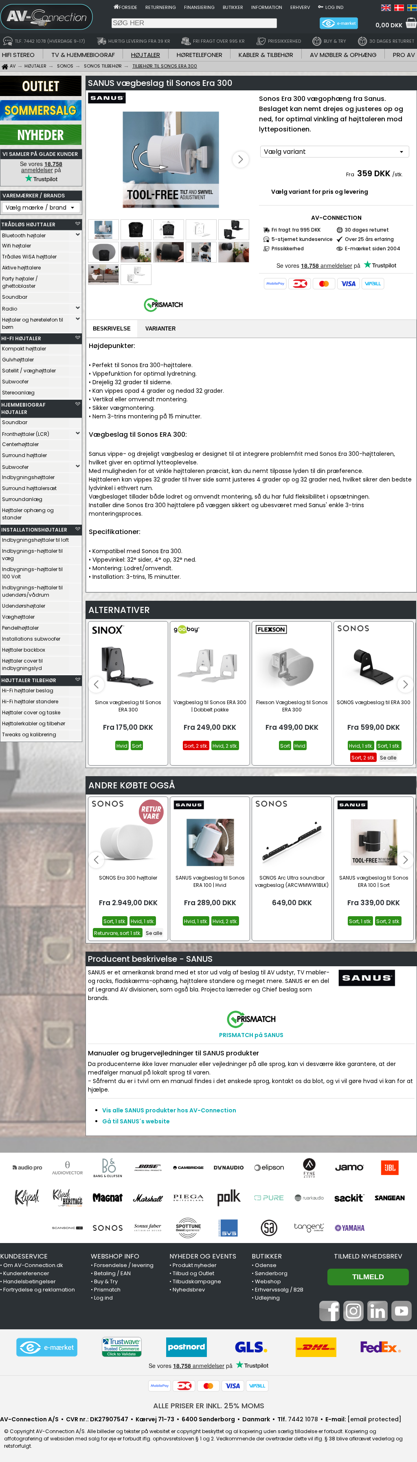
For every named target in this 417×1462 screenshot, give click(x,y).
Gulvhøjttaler (18, 359)
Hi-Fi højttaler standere (30, 701)
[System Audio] (269, 1228)
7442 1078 (303, 1419)
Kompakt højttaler (24, 348)
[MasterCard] (324, 284)
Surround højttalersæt (29, 488)
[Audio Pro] (27, 1168)
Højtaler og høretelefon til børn (32, 323)
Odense (266, 1265)
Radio (9, 308)
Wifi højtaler (16, 245)
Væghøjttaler (18, 616)
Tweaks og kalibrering (29, 734)
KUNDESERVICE (24, 1256)
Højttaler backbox (23, 649)
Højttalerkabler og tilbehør (33, 723)
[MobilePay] (275, 284)
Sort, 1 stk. (388, 745)
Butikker (233, 7)
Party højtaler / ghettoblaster (20, 282)
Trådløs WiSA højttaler (29, 256)
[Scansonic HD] (67, 1228)
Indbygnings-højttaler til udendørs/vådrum (32, 591)
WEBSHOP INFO (115, 1256)
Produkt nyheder (195, 1265)
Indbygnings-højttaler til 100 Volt (32, 573)
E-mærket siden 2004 (372, 248)
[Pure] (269, 1198)
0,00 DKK (388, 25)
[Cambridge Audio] (188, 1168)
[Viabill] (373, 284)
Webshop (268, 1281)
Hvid (121, 745)
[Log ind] (320, 6)
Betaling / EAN (112, 1273)
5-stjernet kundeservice (302, 239)
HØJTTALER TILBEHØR (28, 680)
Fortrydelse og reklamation (39, 1289)
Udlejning (267, 1298)
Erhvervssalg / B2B (279, 1289)
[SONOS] (108, 1228)
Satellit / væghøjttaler (29, 370)
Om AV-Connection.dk (33, 1265)
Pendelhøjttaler (20, 627)
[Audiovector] (67, 1168)
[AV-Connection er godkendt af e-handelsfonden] (46, 1347)
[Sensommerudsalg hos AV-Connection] (40, 118)
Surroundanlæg (22, 499)
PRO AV (404, 54)
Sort (137, 745)
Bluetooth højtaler (24, 235)
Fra (351, 174)
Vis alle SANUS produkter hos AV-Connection (169, 1110)
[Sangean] (390, 1198)
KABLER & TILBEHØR (266, 54)
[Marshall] (148, 1198)
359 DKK (374, 173)
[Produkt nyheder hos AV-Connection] (40, 143)
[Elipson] (269, 1168)
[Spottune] (188, 1228)
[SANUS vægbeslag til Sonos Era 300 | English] (386, 9)
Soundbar (14, 296)
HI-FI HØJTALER (21, 338)
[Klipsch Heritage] (67, 1198)
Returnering (160, 7)
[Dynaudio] (228, 1168)
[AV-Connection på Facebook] (329, 1319)
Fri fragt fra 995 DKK (296, 229)
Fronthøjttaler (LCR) (25, 434)
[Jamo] (349, 1168)
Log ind (334, 7)
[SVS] (228, 1228)
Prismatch (107, 1289)
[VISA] (348, 284)
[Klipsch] (27, 1198)
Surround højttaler (24, 455)
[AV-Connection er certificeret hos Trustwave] (121, 1347)
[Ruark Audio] (309, 1198)
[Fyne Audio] (309, 1168)
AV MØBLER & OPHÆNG (343, 54)
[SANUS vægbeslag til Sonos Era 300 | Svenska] (412, 9)
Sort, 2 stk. (196, 745)
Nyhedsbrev (189, 1289)
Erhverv (300, 7)
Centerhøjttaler (20, 444)
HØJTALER (145, 54)
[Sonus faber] (148, 1228)
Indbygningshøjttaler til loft (35, 539)
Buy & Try (106, 1281)
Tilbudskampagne (197, 1281)
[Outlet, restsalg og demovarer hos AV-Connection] (40, 94)
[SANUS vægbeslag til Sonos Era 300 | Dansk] (399, 9)
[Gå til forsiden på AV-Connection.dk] (116, 6)
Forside (128, 7)
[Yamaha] (349, 1228)
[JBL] (390, 1168)
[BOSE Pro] (148, 1168)
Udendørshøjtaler (23, 605)
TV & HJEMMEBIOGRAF (83, 54)
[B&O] (108, 1168)
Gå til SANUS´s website (136, 1121)
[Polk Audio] (228, 1198)
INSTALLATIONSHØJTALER (34, 529)
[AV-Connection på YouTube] (401, 1319)
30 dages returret (367, 229)
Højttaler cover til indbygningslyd (22, 664)
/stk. (397, 174)
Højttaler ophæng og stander (28, 514)
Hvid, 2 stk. (225, 745)
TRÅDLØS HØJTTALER (28, 224)
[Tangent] (309, 1228)
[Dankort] (300, 284)
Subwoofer (15, 381)
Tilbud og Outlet (193, 1273)
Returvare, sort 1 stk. (117, 933)
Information (266, 7)
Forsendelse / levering (124, 1265)
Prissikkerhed (288, 248)
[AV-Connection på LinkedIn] (377, 1319)
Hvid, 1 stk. (361, 745)
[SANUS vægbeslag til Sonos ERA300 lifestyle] (171, 160)
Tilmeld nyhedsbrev (368, 1256)
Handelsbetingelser (29, 1281)
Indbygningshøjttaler (28, 477)
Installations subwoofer (31, 638)
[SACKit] (349, 1198)
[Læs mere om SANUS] (111, 102)
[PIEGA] (188, 1198)
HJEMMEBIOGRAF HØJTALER (23, 408)
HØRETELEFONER (199, 54)
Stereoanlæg (18, 392)
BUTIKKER (267, 1256)
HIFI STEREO (18, 54)
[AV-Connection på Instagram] (353, 1319)
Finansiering (199, 7)
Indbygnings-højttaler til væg (32, 554)
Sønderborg (271, 1273)
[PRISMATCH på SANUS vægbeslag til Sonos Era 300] (163, 312)
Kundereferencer (26, 1273)
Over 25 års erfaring (369, 239)
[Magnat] (108, 1198)
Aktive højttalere (21, 267)
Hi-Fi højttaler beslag (27, 690)
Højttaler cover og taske (31, 712)
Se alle (388, 757)
